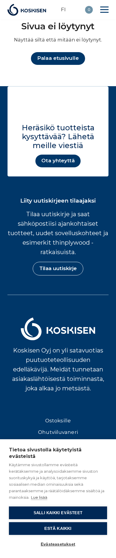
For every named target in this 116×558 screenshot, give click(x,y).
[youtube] (77, 405)
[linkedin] (64, 405)
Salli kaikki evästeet (58, 513)
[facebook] (39, 405)
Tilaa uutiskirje (58, 268)
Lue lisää (39, 497)
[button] (104, 10)
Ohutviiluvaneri (58, 432)
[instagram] (52, 405)
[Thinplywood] (26, 10)
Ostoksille (58, 421)
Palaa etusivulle (58, 58)
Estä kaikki (57, 528)
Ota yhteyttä (57, 160)
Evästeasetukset (58, 544)
